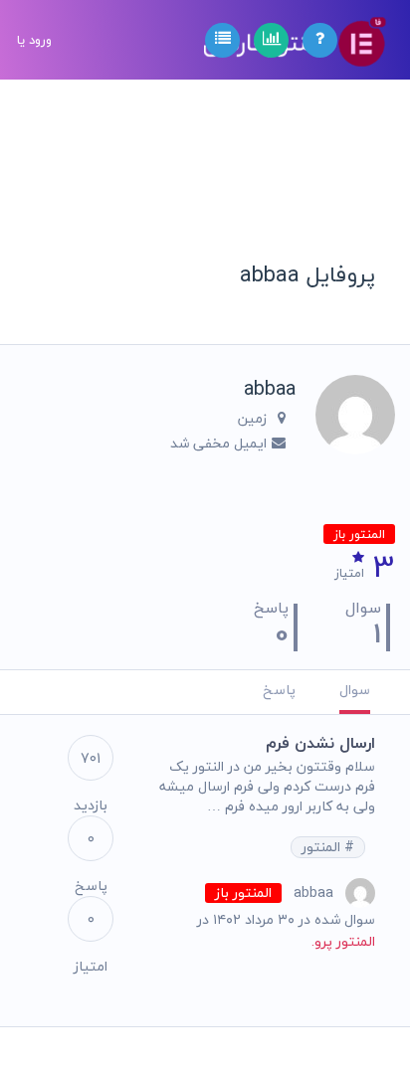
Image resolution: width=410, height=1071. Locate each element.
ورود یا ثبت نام (34, 119)
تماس (32, 303)
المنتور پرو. (343, 941)
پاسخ (279, 689)
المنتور (323, 847)
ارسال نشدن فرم (320, 743)
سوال (354, 689)
